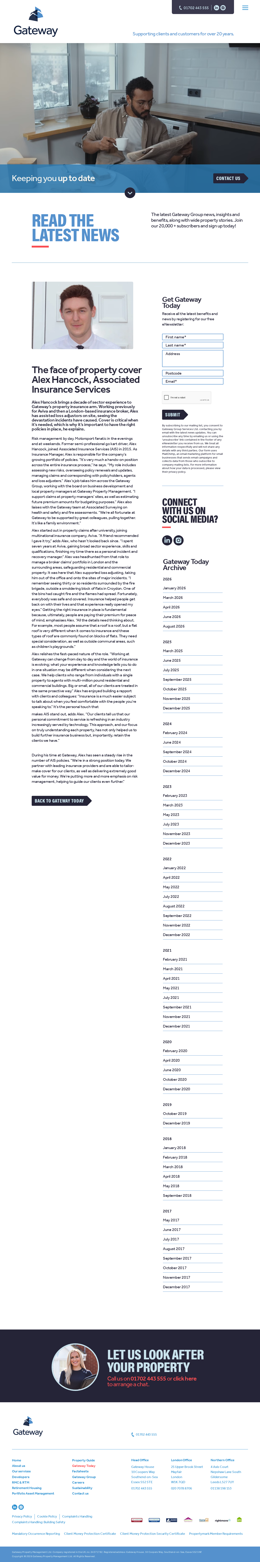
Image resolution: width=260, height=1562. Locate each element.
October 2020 (174, 1079)
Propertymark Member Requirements (216, 1534)
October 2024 (174, 761)
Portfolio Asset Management (33, 1493)
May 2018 (171, 1185)
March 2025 (173, 650)
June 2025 (172, 660)
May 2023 (171, 814)
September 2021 (177, 1007)
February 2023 (175, 795)
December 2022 (176, 934)
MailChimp (168, 454)
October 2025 (174, 688)
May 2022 (171, 886)
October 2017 (174, 1267)
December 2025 (176, 708)
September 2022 (177, 915)
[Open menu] (245, 7)
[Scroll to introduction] (130, 192)
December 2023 (176, 843)
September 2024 (177, 751)
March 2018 (173, 1166)
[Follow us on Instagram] (223, 7)
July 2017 (171, 1239)
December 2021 (176, 1026)
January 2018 (174, 1147)
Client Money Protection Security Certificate (152, 1534)
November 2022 (176, 925)
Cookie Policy (47, 1516)
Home (16, 1460)
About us (18, 1466)
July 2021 (171, 997)
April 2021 (171, 978)
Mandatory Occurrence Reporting (36, 1534)
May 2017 (171, 1220)
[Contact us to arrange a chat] (184, 1378)
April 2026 (171, 607)
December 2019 (176, 1123)
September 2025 (177, 679)
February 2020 (175, 1050)
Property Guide (83, 1460)
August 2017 (174, 1248)
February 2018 (175, 1157)
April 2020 (171, 1060)
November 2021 (176, 1016)
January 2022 (174, 867)
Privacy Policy (22, 1516)
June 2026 (172, 616)
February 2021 (175, 959)
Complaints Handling (77, 1516)
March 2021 (173, 968)
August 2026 (174, 626)
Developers (20, 1477)
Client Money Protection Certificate (90, 1534)
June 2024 (172, 742)
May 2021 (171, 987)
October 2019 (174, 1113)
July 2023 (171, 824)
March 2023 (173, 805)
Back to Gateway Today (59, 800)
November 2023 (176, 833)
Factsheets (80, 1471)
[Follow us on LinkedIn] (216, 7)
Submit (172, 414)
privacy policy (177, 472)
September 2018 (177, 1195)
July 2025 (171, 669)
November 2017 (176, 1277)
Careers (78, 1482)
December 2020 (176, 1088)
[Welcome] (36, 22)
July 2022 (171, 896)
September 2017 (177, 1258)
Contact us (228, 178)
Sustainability (82, 1488)
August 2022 (174, 906)
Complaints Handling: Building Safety (38, 1522)
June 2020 (172, 1069)
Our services (21, 1471)
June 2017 (172, 1229)
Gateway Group (84, 1477)
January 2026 (174, 587)
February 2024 (175, 732)
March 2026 (173, 597)
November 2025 (176, 698)
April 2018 (171, 1176)
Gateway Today (83, 1466)
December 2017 (176, 1286)
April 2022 (171, 877)
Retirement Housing (26, 1488)
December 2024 (176, 770)
